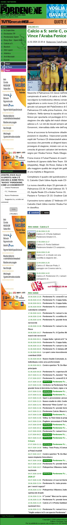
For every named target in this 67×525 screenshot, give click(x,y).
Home (4, 27)
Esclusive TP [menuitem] (9, 34)
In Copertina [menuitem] (9, 30)
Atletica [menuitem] (7, 53)
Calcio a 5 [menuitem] (8, 43)
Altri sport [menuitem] (8, 50)
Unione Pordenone (12, 188)
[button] (13, 209)
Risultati (14, 214)
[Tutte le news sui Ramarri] (21, 10)
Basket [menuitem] (7, 47)
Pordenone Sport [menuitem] (11, 37)
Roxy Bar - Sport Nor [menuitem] (13, 40)
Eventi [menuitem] (6, 60)
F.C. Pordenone (11, 191)
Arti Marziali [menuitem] (9, 57)
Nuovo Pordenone (12, 195)
